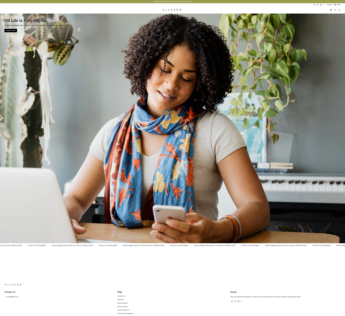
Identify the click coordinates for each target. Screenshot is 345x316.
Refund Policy (122, 303)
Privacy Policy (122, 306)
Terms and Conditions (125, 313)
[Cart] (339, 9)
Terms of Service (123, 310)
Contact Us (121, 296)
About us (120, 299)
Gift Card (329, 4)
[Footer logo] (13, 284)
